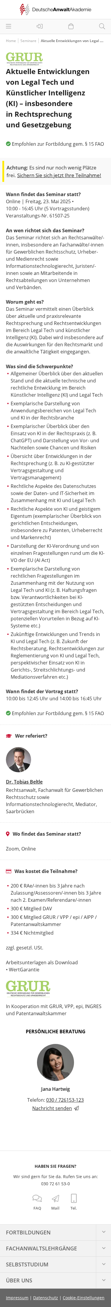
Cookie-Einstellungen (83, 1297)
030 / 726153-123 (65, 1100)
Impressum (17, 1297)
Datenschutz (45, 1297)
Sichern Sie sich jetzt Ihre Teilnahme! (59, 175)
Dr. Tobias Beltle (24, 782)
